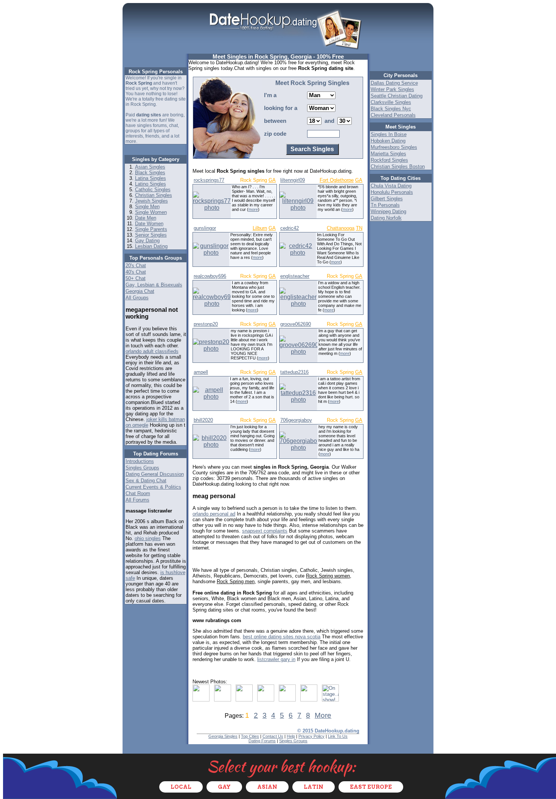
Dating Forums (262, 741)
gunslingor (205, 228)
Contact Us (272, 736)
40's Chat (136, 272)
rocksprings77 (209, 180)
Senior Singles (151, 235)
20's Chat (136, 265)
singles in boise (389, 134)
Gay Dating (147, 240)
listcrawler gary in (276, 659)
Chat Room (138, 493)
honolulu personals (392, 192)
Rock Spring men (236, 581)
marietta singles (388, 153)
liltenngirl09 (292, 180)
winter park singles (392, 89)
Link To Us (338, 736)
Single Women (151, 212)
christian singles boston (398, 166)
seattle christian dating (396, 96)
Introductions (140, 461)
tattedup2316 (294, 372)
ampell (201, 372)
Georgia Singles (223, 736)
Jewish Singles (151, 201)
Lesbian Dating (151, 246)
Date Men (145, 218)
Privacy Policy (311, 736)
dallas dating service (394, 83)
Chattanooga (340, 228)
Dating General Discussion (155, 474)
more (253, 209)
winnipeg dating (388, 211)
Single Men (147, 206)
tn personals (385, 205)
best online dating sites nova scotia (281, 637)
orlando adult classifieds (152, 351)
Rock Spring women (328, 576)
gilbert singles (387, 198)
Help (291, 736)
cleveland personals (393, 115)
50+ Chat (136, 278)
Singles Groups (142, 468)
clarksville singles (391, 102)
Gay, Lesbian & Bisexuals (154, 285)
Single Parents (151, 229)
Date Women (149, 223)
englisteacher (294, 276)
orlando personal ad (214, 514)
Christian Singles (153, 195)
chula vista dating (391, 186)
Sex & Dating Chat (146, 480)
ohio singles (148, 538)
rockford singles (389, 160)
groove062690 (295, 324)
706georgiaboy (296, 420)
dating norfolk (386, 218)
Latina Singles (150, 178)
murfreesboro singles (394, 147)
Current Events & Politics (153, 487)
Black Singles (150, 172)
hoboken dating (388, 141)
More (323, 715)
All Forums (137, 500)
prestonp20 (206, 324)
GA (272, 180)
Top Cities (250, 736)
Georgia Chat (140, 291)
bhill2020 (203, 420)
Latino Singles (150, 184)
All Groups (137, 297)
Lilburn (260, 228)
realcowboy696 (210, 276)
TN (359, 228)
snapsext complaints (264, 531)
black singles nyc (391, 108)
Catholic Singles (153, 189)
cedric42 (289, 228)
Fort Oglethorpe (337, 180)
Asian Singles (150, 167)
